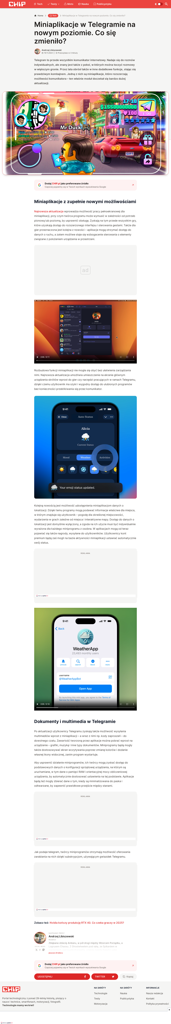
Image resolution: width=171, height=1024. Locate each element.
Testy (54, 4)
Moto (70, 4)
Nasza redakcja (154, 993)
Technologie (100, 993)
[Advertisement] (85, 574)
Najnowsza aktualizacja (48, 211)
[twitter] (36, 950)
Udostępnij (45, 976)
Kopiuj (130, 976)
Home (40, 15)
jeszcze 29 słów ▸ (56, 953)
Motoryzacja (100, 1003)
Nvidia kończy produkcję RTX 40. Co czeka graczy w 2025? (87, 922)
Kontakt (150, 998)
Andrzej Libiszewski (52, 50)
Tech (39, 4)
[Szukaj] (166, 4)
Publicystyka (104, 4)
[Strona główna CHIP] (17, 4)
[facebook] (40, 950)
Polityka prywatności (157, 1003)
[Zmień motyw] (159, 4)
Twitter (100, 976)
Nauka (85, 4)
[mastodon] (43, 950)
